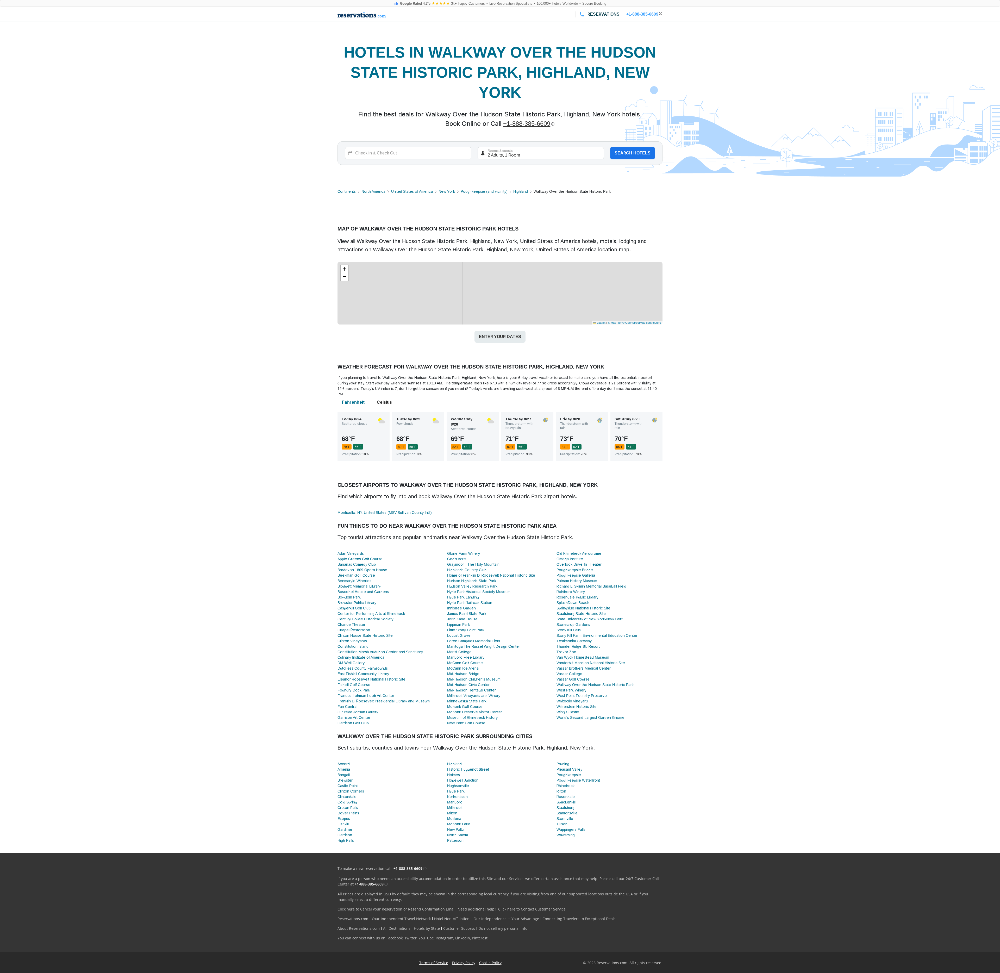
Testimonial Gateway (574, 641)
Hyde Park (456, 791)
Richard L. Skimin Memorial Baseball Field (591, 586)
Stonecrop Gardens (573, 624)
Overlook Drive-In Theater (579, 564)
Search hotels (633, 153)
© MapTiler (615, 322)
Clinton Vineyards (352, 641)
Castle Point (348, 786)
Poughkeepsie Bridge (575, 570)
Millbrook (455, 808)
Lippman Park (458, 624)
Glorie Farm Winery (463, 553)
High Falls (346, 840)
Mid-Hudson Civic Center (468, 685)
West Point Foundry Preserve (582, 696)
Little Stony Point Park (465, 630)
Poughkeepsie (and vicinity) (484, 191)
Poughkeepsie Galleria (576, 575)
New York (447, 191)
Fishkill (343, 824)
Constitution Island (353, 646)
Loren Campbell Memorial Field (473, 641)
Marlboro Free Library (465, 657)
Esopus (344, 818)
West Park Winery (571, 690)
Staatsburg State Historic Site (581, 614)
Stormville (565, 818)
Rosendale (566, 797)
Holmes (453, 775)
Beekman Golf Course (356, 575)
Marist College (459, 652)
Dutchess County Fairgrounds (363, 668)
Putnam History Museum (577, 581)
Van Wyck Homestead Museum (583, 657)
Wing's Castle (568, 712)
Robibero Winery (571, 592)
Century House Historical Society (365, 619)
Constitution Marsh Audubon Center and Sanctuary (380, 652)
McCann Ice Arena (463, 668)
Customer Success (459, 928)
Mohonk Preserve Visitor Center (474, 712)
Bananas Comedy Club (357, 564)
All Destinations (396, 928)
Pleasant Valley (569, 769)
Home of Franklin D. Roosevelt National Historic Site (491, 575)
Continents (347, 191)
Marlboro (455, 802)
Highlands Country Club (466, 570)
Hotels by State (427, 928)
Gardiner (345, 829)
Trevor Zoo (566, 652)
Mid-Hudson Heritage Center (471, 690)
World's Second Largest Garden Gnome (590, 717)
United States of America (412, 191)
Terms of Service (433, 962)
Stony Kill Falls (569, 630)
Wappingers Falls (571, 829)
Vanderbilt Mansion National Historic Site (591, 663)
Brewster (345, 780)
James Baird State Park (466, 614)
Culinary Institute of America (361, 657)
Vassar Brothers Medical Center (584, 668)
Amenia (344, 769)
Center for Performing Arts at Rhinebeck (371, 614)
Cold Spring (347, 802)
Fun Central (347, 706)
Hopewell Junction (462, 780)
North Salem (457, 835)
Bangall (344, 775)
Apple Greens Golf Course (360, 559)
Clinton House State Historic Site (365, 635)
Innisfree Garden (461, 608)
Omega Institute (570, 559)
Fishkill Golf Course (354, 685)
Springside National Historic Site (583, 608)
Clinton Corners (351, 791)
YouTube (426, 937)
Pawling (563, 764)
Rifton (561, 791)
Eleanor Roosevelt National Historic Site (371, 679)
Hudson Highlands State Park (471, 581)
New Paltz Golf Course (466, 723)
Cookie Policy (490, 962)
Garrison (345, 835)
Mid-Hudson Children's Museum (474, 679)
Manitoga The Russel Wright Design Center (483, 646)
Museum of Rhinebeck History (472, 717)
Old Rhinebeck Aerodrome (579, 553)
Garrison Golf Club (353, 723)
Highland (520, 191)
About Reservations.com (359, 928)
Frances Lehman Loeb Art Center (366, 696)
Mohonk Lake (458, 824)
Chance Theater (351, 624)
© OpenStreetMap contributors (641, 322)
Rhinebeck (565, 786)
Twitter (410, 937)
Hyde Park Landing (463, 597)
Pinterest (480, 937)
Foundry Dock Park (354, 690)
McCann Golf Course (465, 663)
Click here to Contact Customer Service (532, 909)
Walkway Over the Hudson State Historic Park (595, 685)
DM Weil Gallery (351, 663)
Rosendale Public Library (577, 597)
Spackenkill (566, 802)
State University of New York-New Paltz (590, 619)
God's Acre (456, 559)
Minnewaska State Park (466, 701)
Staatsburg (565, 808)
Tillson (562, 824)
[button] (344, 269)
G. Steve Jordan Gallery (358, 712)
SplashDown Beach (573, 603)
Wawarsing (566, 835)
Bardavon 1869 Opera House (362, 570)
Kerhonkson (457, 797)
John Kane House (462, 619)
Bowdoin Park (349, 597)
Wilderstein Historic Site (577, 706)
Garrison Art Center (354, 717)
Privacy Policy (463, 962)
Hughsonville (458, 786)
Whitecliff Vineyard (572, 701)
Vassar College (569, 674)
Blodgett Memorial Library (359, 586)
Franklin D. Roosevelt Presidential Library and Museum (384, 701)
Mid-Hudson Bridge (463, 674)
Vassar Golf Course (573, 679)
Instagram (444, 937)
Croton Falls (348, 808)
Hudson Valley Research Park (472, 586)
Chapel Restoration (354, 630)
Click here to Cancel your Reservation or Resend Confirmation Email (396, 909)
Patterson (455, 840)
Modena (454, 818)
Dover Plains (348, 813)
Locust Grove (459, 635)
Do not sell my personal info (502, 928)
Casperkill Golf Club (354, 608)
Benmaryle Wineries (354, 581)
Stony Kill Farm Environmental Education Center (597, 635)
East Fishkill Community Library (363, 674)
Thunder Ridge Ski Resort (578, 646)
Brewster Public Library (357, 603)
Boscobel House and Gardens (363, 592)
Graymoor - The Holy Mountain (473, 564)
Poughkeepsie (569, 775)
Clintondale (347, 797)
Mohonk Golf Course (465, 706)
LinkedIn (462, 937)
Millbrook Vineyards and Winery (473, 696)
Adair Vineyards (351, 553)
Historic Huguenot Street (468, 769)
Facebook (394, 937)
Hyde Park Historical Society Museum (478, 592)
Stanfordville (567, 813)
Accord (344, 764)
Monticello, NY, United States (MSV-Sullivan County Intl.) (385, 512)
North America (373, 191)
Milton (452, 813)
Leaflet (600, 322)
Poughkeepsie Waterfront (578, 780)
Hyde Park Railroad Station (469, 603)
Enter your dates (500, 336)
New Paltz (455, 829)
